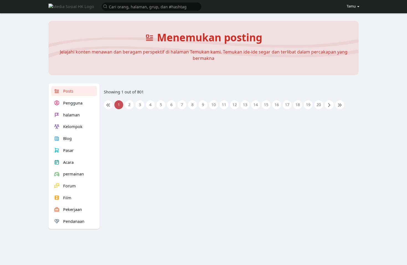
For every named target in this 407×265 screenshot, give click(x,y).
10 (213, 104)
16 (276, 104)
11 (224, 104)
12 (234, 104)
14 (255, 104)
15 (266, 104)
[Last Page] (339, 104)
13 (245, 104)
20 (318, 104)
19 (308, 104)
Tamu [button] (351, 6)
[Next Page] (329, 104)
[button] (151, 6)
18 (297, 104)
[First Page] (108, 104)
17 (287, 104)
